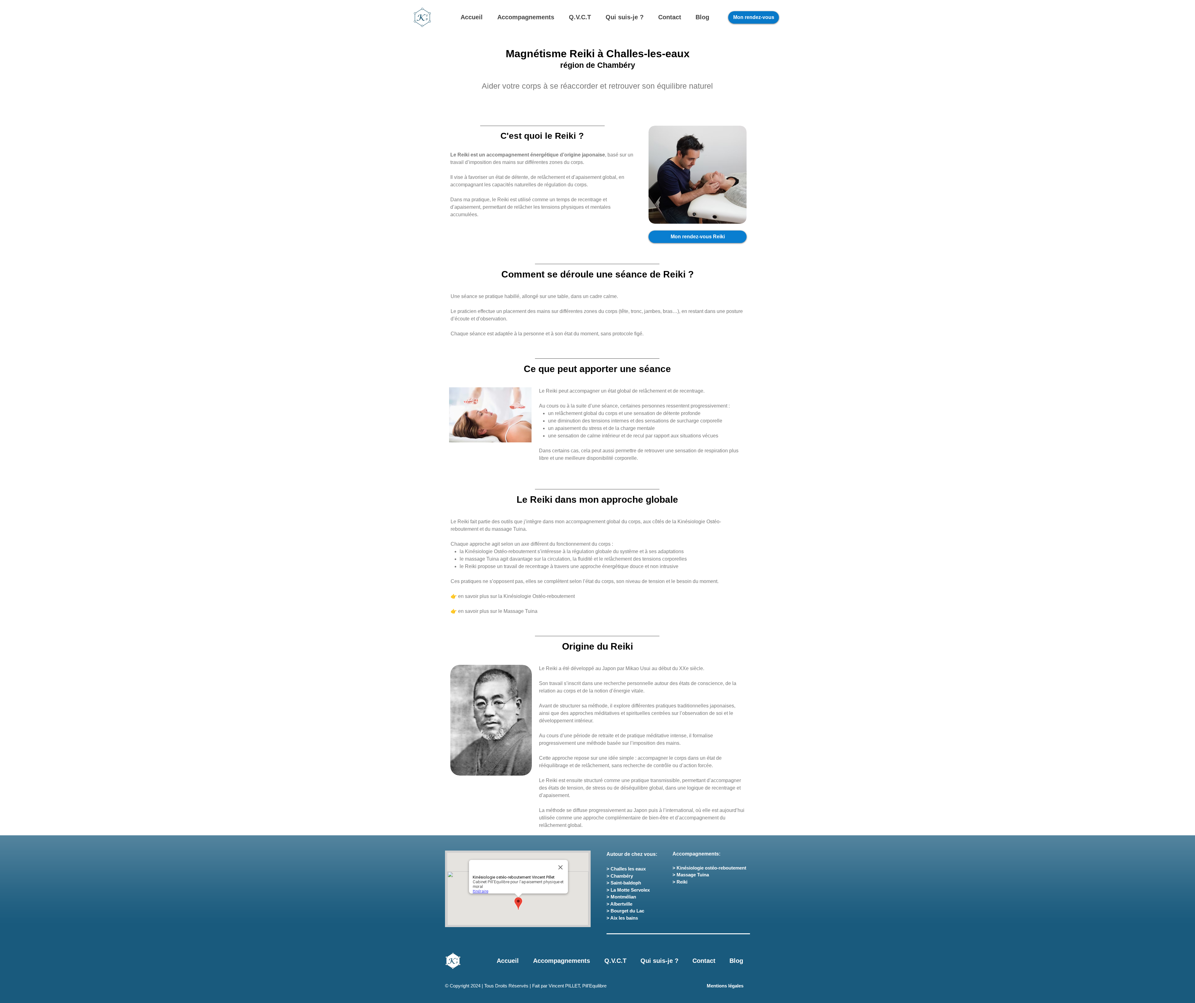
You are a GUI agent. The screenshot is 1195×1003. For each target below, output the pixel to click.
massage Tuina (482, 559)
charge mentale (638, 428)
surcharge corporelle (699, 420)
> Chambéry (620, 876)
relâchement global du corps (586, 413)
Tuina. (520, 529)
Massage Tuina (520, 611)
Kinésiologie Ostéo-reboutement (500, 551)
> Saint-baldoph (624, 882)
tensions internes (610, 420)
